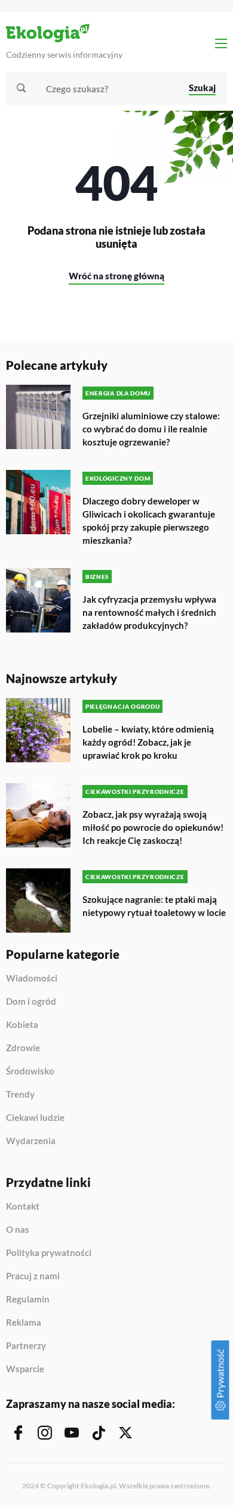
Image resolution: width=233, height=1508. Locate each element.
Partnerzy (26, 1346)
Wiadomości (31, 978)
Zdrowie (23, 1048)
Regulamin (28, 1299)
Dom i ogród (31, 1002)
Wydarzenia (31, 1140)
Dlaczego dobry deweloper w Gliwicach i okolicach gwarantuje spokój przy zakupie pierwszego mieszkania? (148, 521)
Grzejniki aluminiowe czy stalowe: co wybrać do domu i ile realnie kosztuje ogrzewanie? (151, 428)
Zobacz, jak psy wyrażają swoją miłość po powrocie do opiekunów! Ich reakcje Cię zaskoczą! (152, 827)
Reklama (23, 1323)
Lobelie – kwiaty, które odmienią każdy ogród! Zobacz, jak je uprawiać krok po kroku (148, 742)
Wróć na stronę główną (116, 275)
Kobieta (22, 1025)
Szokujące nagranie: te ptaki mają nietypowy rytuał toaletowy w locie (154, 906)
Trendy (20, 1094)
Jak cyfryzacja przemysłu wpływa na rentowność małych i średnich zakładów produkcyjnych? (149, 612)
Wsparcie (25, 1368)
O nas (17, 1230)
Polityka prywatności (48, 1253)
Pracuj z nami (33, 1276)
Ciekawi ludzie (35, 1118)
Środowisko (30, 1071)
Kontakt (22, 1206)
